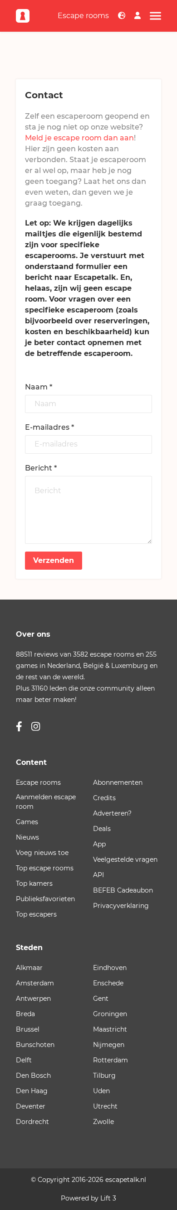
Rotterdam (110, 1060)
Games (27, 822)
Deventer (30, 1106)
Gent (100, 998)
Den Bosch (33, 1075)
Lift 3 (108, 1198)
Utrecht (105, 1106)
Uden (101, 1091)
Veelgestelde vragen (125, 859)
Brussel (27, 1029)
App (99, 844)
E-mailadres (49, 427)
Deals (102, 829)
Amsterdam (35, 983)
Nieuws (27, 837)
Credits (104, 798)
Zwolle (103, 1122)
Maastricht (110, 1029)
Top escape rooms (45, 868)
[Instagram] (35, 727)
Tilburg (104, 1075)
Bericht (41, 468)
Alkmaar (29, 968)
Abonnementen (118, 782)
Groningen (110, 1014)
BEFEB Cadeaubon (123, 890)
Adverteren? (112, 813)
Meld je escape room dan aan (79, 138)
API (98, 875)
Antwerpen (33, 998)
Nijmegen (108, 1045)
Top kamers (34, 883)
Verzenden (53, 560)
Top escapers (36, 914)
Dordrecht (32, 1122)
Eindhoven (110, 968)
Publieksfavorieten (45, 899)
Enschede (108, 983)
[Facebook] (19, 727)
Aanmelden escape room (46, 802)
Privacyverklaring (121, 906)
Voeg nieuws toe (42, 853)
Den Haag (32, 1091)
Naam (38, 387)
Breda (25, 1014)
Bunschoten (35, 1045)
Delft (24, 1060)
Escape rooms (83, 15)
